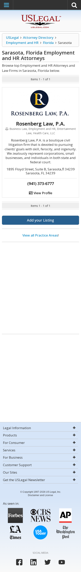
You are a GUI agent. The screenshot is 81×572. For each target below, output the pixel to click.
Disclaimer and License (40, 495)
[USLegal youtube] (62, 562)
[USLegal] (40, 15)
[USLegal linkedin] (33, 562)
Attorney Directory (38, 37)
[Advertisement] (40, 286)
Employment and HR (22, 42)
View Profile (42, 193)
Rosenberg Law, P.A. (40, 123)
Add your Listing (40, 220)
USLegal (12, 37)
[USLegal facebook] (19, 562)
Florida (48, 42)
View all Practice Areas (40, 235)
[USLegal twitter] (47, 562)
